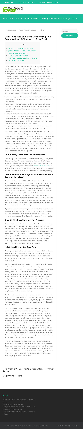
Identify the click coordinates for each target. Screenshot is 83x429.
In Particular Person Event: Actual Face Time (22, 58)
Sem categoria (11, 30)
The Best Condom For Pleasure (18, 56)
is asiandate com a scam (42, 166)
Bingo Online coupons (12, 376)
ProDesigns (75, 425)
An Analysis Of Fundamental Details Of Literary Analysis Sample (28, 370)
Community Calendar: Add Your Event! (20, 48)
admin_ (42, 30)
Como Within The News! (16, 60)
